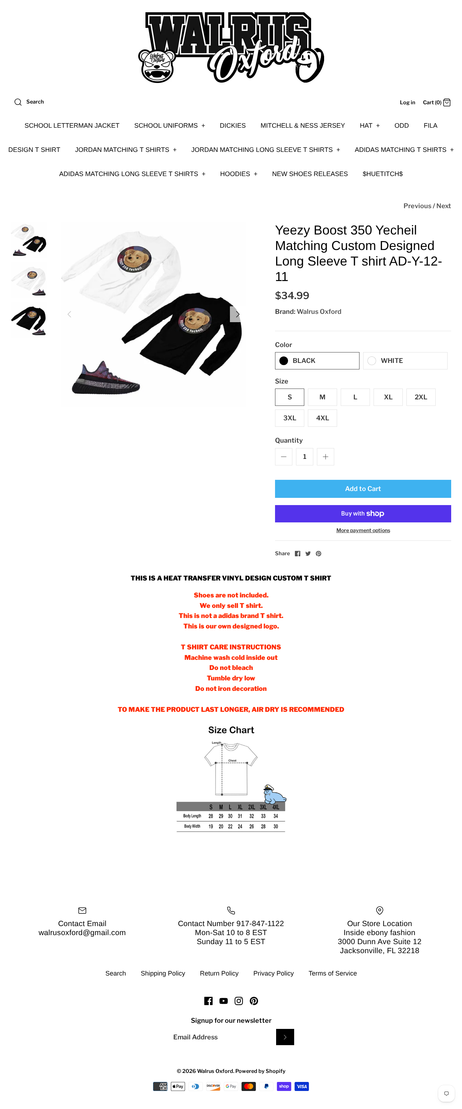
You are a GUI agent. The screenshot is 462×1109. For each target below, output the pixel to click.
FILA (430, 125)
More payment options (363, 530)
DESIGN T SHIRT (34, 149)
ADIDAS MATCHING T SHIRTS (404, 149)
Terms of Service (333, 973)
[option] (153, 314)
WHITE (392, 360)
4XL (322, 418)
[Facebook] (208, 1001)
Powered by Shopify (260, 1071)
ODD (402, 125)
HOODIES (239, 173)
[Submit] (285, 1037)
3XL (289, 418)
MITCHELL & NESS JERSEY (303, 125)
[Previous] (69, 314)
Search (115, 973)
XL (388, 397)
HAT (370, 125)
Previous (417, 206)
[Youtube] (223, 1001)
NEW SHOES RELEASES (310, 173)
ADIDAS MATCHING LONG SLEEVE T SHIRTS (132, 173)
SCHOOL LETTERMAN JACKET (72, 125)
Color (283, 345)
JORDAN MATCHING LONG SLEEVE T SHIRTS (265, 149)
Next (443, 206)
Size (281, 381)
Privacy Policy (273, 973)
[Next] (238, 314)
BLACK (304, 360)
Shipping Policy (163, 973)
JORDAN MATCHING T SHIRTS (126, 149)
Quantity (289, 440)
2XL (421, 397)
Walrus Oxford (319, 311)
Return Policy (219, 973)
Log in (407, 102)
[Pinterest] (254, 1001)
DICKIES (233, 125)
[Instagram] (239, 1001)
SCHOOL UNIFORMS (169, 125)
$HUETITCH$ (383, 173)
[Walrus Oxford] (231, 48)
